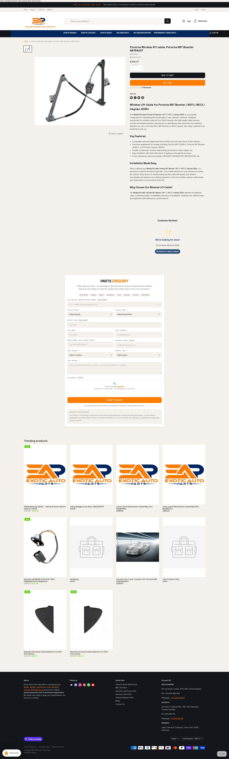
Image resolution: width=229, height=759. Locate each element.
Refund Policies (58, 747)
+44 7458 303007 (177, 698)
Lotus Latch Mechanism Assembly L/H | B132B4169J (134, 507)
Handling (74, 579)
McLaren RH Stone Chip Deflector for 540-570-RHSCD (43, 653)
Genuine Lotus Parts (124, 694)
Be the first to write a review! (167, 251)
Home (25, 10)
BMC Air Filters (121, 688)
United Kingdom (191, 739)
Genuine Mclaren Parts (125, 698)
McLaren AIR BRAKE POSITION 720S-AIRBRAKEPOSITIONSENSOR (39, 580)
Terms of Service (30, 747)
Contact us (41, 10)
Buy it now (167, 83)
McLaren (55, 687)
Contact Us (120, 704)
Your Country (73, 351)
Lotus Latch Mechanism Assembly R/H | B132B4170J (181, 507)
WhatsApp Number (124, 340)
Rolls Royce (39, 690)
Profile (203, 10)
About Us (32, 10)
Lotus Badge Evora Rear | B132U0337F (87, 506)
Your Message (73, 360)
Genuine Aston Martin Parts (126, 684)
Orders (196, 10)
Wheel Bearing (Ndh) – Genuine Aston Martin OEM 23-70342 (45, 507)
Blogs (118, 701)
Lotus (49, 687)
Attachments (75, 377)
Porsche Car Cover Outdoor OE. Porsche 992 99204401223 (136, 580)
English (174, 739)
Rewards (49, 10)
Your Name (71, 330)
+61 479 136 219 (176, 718)
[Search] (167, 21)
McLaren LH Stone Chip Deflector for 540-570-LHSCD (89, 653)
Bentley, (33, 687)
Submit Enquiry (114, 400)
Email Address (121, 330)
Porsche (135, 54)
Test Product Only (171, 579)
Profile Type (121, 351)
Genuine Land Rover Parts (126, 691)
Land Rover (41, 687)
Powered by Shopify (30, 752)
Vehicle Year (77, 320)
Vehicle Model (121, 310)
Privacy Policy (44, 747)
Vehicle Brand (73, 310)
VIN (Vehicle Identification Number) (86, 300)
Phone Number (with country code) (81, 340)
